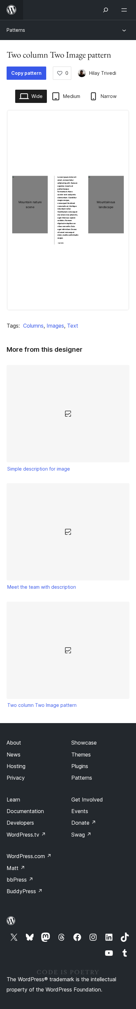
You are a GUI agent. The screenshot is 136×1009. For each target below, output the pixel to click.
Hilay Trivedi (102, 73)
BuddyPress (25, 891)
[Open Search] (105, 10)
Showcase (84, 742)
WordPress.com (29, 856)
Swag (81, 834)
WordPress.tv (26, 834)
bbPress (20, 879)
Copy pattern (26, 73)
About (14, 742)
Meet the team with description (41, 587)
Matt (16, 868)
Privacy (16, 777)
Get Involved (87, 799)
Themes (81, 754)
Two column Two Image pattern (42, 705)
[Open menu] (125, 10)
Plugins (79, 766)
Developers (20, 822)
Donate (83, 822)
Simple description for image (38, 469)
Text (72, 325)
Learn (13, 799)
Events (79, 811)
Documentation (25, 811)
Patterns (16, 30)
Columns (33, 325)
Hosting (16, 766)
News (13, 754)
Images (55, 325)
